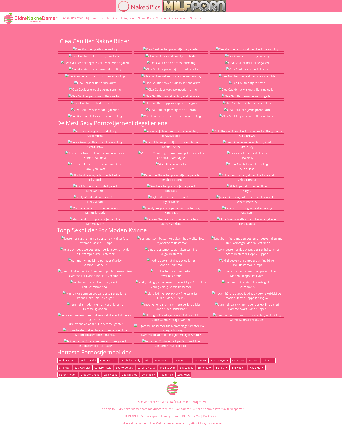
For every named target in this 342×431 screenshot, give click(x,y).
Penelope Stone (171, 180)
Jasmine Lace (182, 360)
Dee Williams (129, 374)
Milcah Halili (88, 360)
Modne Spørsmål (171, 265)
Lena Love (238, 360)
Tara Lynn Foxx (95, 169)
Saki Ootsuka (82, 367)
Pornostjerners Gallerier (185, 18)
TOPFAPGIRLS (134, 416)
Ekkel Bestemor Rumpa (247, 265)
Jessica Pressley (247, 202)
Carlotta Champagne (171, 158)
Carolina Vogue (147, 367)
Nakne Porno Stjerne (152, 18)
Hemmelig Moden (95, 309)
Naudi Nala (166, 374)
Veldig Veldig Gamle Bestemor (171, 287)
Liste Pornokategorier (120, 18)
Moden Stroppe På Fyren (247, 276)
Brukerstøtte (211, 416)
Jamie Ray (247, 147)
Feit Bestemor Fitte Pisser (95, 346)
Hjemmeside (94, 18)
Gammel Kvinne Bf (95, 265)
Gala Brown (247, 136)
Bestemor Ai (247, 287)
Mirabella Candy (130, 360)
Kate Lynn (247, 213)
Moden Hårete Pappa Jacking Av (247, 298)
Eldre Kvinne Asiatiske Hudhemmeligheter (95, 324)
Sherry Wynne (219, 360)
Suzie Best (247, 169)
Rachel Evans (171, 147)
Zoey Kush (183, 374)
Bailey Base (110, 374)
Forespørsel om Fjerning (162, 416)
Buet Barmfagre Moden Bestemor (247, 243)
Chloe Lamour (247, 180)
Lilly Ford (95, 180)
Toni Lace (171, 191)
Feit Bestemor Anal (95, 287)
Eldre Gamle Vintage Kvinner (171, 320)
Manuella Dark (95, 213)
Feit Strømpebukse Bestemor (95, 254)
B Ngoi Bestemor (171, 254)
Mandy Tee (171, 213)
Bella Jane (222, 367)
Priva (148, 360)
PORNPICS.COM (73, 18)
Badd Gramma (68, 360)
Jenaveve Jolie (171, 136)
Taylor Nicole (171, 202)
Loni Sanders (95, 191)
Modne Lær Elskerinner (171, 309)
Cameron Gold (103, 367)
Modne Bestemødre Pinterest (95, 335)
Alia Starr (268, 360)
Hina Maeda (247, 224)
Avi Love (253, 360)
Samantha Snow (95, 158)
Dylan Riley (148, 374)
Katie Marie (257, 367)
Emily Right (238, 367)
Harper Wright (67, 374)
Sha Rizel (64, 367)
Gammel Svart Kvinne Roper (247, 309)
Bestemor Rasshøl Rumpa (95, 243)
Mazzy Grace (162, 360)
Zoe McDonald (124, 367)
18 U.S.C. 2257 (191, 416)
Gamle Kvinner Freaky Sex (247, 320)
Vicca (171, 169)
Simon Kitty (204, 367)
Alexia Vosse (95, 136)
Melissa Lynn (168, 367)
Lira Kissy (247, 158)
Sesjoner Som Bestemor (171, 243)
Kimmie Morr (95, 224)
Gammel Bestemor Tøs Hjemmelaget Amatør (171, 335)
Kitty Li (247, 191)
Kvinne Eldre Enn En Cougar (95, 298)
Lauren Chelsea (171, 224)
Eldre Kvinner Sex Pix (171, 298)
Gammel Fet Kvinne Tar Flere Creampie (95, 276)
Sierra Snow (95, 147)
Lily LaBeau (186, 367)
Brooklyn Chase (90, 374)
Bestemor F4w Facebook (171, 346)
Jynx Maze (201, 360)
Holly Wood (95, 202)
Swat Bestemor (171, 276)
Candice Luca (108, 360)
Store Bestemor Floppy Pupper (247, 254)
